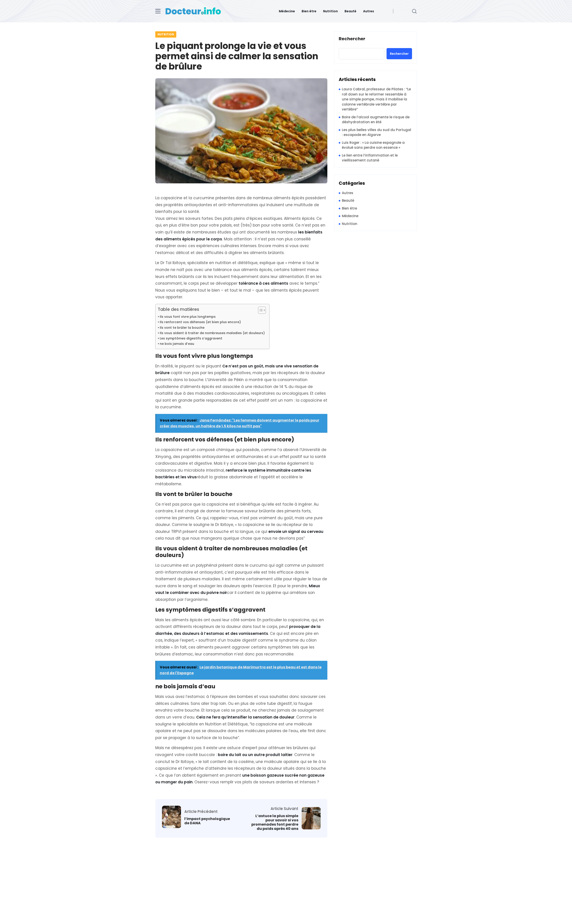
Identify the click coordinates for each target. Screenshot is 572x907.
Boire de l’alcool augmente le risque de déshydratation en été (376, 120)
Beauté (350, 11)
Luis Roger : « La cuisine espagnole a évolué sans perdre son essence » (373, 145)
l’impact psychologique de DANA (207, 821)
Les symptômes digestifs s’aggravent (191, 338)
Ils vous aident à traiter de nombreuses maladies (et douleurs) (212, 333)
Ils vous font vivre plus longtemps (188, 316)
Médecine (287, 11)
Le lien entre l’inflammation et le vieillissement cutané (370, 158)
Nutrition (330, 11)
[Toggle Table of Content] (260, 310)
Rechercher (352, 39)
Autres (368, 11)
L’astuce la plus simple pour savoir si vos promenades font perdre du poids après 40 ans (274, 822)
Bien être (309, 11)
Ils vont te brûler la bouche (182, 327)
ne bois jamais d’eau (177, 343)
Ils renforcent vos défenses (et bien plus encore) (200, 322)
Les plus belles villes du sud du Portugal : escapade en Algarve (376, 132)
